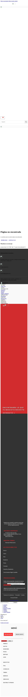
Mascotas (6, 662)
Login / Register (6, 612)
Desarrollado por (13, 600)
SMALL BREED (5, 293)
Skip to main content (13, 1)
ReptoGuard (3, 298)
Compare (5, 611)
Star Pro (2, 291)
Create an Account (4, 622)
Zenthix (17, 600)
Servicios (6, 679)
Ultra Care (3, 286)
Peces (5, 651)
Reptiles (5, 654)
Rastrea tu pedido (8, 682)
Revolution (3, 296)
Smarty (2, 292)
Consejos (6, 669)
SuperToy (3, 290)
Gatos (5, 646)
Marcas (5, 676)
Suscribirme (7, 585)
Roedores (6, 649)
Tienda (5, 672)
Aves (4, 657)
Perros (5, 643)
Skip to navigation (5, 1)
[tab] (4, 641)
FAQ (4, 665)
